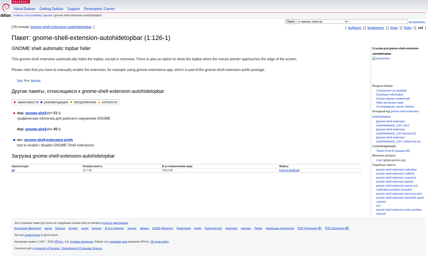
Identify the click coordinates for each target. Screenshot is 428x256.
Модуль (36, 80)
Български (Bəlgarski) (27, 228)
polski (197, 228)
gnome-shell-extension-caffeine (395, 173)
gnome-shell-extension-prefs (48, 140)
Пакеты (18, 15)
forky (408, 28)
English (73, 228)
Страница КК (401, 150)
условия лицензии (81, 241)
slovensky (231, 228)
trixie (394, 28)
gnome (48, 15)
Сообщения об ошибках (391, 90)
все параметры (417, 22)
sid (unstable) (33, 15)
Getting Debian (51, 9)
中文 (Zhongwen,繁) (337, 228)
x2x (378, 205)
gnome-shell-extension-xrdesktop (396, 169)
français (96, 228)
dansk (48, 228)
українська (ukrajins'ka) (280, 228)
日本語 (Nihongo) (162, 228)
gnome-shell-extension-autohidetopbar (61, 27)
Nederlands (184, 228)
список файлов (289, 170)
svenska (246, 228)
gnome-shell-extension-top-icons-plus (399, 193)
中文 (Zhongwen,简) (310, 228)
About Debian (24, 9)
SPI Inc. (59, 241)
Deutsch (60, 228)
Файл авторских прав (389, 102)
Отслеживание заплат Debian (395, 106)
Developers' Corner (99, 9)
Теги (19, 80)
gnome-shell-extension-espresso (396, 177)
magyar (132, 228)
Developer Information (389, 94)
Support (73, 9)
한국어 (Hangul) (114, 228)
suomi (84, 228)
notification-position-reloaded (394, 189)
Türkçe (258, 228)
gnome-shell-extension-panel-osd (396, 185)
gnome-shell (35, 113)
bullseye (354, 28)
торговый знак (118, 241)
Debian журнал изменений (393, 98)
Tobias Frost (383, 150)
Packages (21, 1)
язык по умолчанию (114, 223)
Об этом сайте (159, 241)
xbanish (381, 213)
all (13, 170)
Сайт (379, 160)
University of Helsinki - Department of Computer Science (68, 248)
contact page (32, 235)
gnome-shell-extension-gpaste (394, 181)
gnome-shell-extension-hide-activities (399, 209)
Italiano (144, 228)
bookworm (376, 28)
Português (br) (213, 228)
